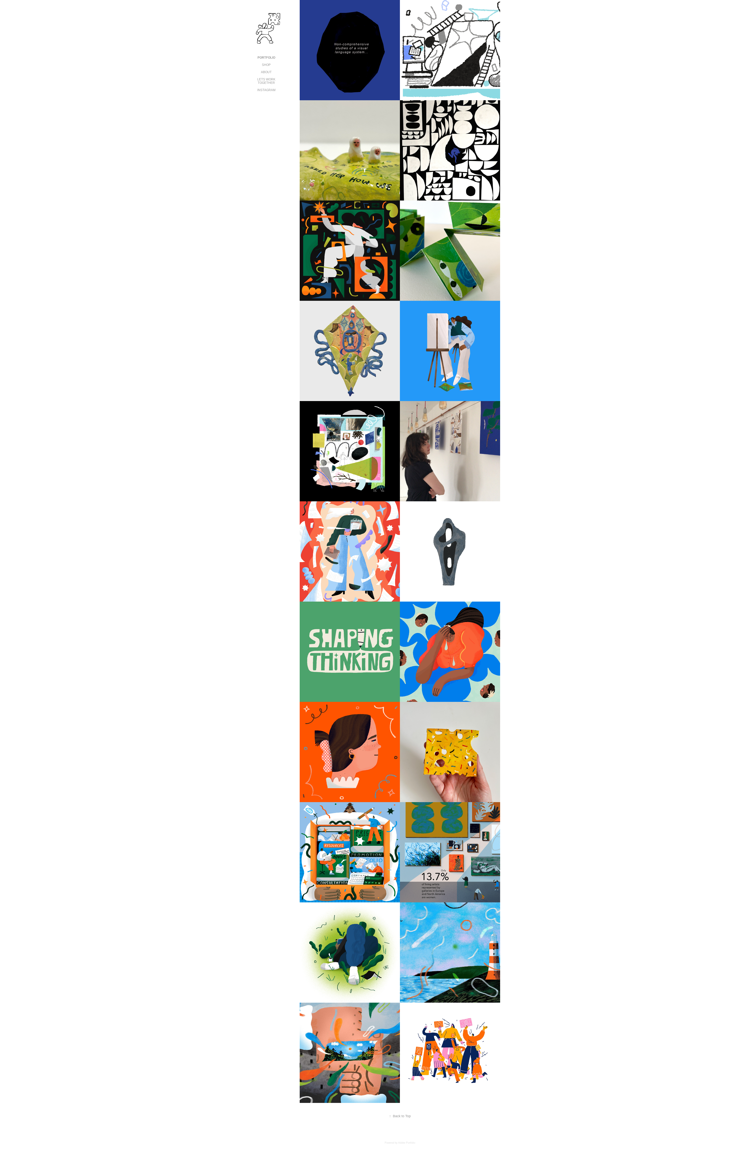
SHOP (266, 64)
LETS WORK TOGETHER (266, 81)
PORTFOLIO (266, 57)
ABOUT (266, 72)
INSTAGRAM (266, 90)
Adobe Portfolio (406, 1142)
